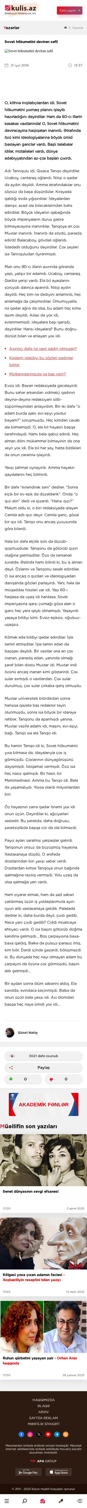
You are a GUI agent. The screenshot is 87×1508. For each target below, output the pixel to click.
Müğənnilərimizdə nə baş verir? (37, 374)
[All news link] (79, 1501)
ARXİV (43, 1412)
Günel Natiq (27, 1032)
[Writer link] (60, 1501)
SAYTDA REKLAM (43, 1418)
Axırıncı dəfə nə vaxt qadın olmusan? (43, 349)
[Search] (24, 1501)
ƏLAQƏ (43, 1406)
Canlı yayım (67, 10)
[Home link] (42, 1501)
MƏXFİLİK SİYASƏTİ (43, 1424)
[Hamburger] (7, 1501)
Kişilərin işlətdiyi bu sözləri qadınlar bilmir (41, 361)
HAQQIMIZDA (43, 1400)
